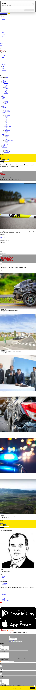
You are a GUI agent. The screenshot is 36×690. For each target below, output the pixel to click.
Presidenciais (6, 93)
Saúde (3, 96)
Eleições (3, 82)
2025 (7, 88)
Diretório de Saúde (7, 130)
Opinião (3, 104)
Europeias (5, 91)
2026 (7, 119)
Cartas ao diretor (6, 110)
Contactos (3, 591)
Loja (7, 13)
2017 (7, 85)
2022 (7, 89)
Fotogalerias (4, 107)
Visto (3, 105)
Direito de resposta (7, 111)
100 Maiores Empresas (7, 126)
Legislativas (6, 87)
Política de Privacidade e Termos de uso (20, 528)
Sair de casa (4, 100)
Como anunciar (4, 147)
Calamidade (4, 81)
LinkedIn (3, 578)
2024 (7, 117)
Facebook (3, 576)
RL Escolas (4, 113)
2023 (7, 122)
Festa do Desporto (7, 135)
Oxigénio (5, 103)
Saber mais (2, 157)
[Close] (1, 171)
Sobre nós (3, 148)
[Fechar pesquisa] (33, 4)
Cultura (3, 98)
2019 (7, 90)
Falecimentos (4, 145)
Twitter (3, 577)
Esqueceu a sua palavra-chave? (13, 640)
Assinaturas (3, 592)
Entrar (9, 13)
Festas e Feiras (6, 102)
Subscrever (2, 161)
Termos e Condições (7, 151)
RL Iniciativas (4, 134)
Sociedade (3, 80)
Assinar (5, 13)
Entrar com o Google (18, 641)
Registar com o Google (4, 661)
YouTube (3, 579)
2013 (7, 86)
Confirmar (1, 669)
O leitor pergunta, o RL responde (9, 109)
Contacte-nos (2, 13)
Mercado (3, 95)
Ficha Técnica (6, 150)
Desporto (3, 97)
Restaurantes (6, 101)
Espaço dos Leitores (5, 108)
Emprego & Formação (5, 600)
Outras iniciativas (6, 144)
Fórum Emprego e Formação (8, 140)
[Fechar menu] (5, 51)
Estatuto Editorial (6, 152)
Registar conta (11, 661)
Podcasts (3, 112)
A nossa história (6, 149)
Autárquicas (6, 83)
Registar (4, 77)
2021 (7, 84)
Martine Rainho (2, 237)
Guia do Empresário (7, 115)
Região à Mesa (4, 99)
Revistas (3, 114)
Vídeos (3, 106)
